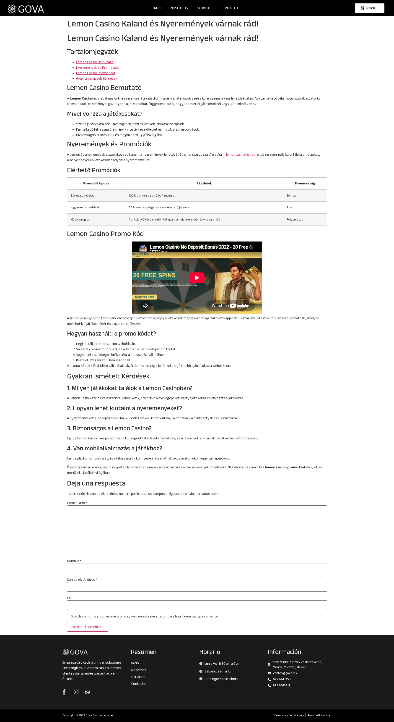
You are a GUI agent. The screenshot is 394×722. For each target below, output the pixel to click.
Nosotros (179, 8)
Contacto (230, 8)
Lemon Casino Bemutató (95, 62)
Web (70, 598)
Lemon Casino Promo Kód (95, 73)
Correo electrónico (82, 579)
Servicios (205, 8)
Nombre (74, 561)
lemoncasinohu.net (240, 154)
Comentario (77, 503)
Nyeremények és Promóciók (97, 67)
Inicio (157, 8)
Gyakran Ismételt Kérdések (96, 78)
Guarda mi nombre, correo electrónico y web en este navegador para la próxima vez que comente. (144, 616)
